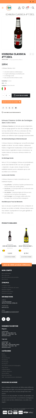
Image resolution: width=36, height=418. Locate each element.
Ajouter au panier (22, 95)
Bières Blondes (11, 85)
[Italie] (4, 89)
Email (15, 107)
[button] (3, 7)
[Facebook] (30, 2)
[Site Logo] (9, 7)
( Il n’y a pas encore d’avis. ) (15, 59)
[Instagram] (33, 2)
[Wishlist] (23, 8)
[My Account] (19, 8)
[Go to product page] (10, 235)
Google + (12, 107)
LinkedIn (9, 107)
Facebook (3, 107)
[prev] (30, 54)
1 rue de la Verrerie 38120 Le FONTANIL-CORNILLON (9, 302)
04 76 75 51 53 (5, 307)
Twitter (6, 107)
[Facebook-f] (3, 319)
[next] (33, 54)
